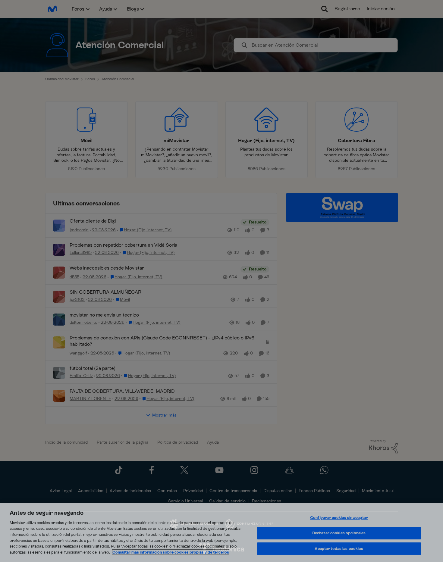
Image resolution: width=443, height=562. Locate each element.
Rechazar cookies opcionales (339, 533)
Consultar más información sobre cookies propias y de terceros (170, 552)
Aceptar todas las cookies (339, 548)
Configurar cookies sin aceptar (339, 518)
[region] (221, 532)
